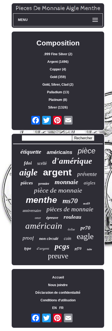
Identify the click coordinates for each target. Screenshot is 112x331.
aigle (28, 172)
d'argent (43, 248)
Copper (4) (58, 69)
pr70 (85, 228)
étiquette (30, 151)
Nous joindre (58, 285)
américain (43, 226)
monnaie (66, 181)
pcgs (62, 246)
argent (57, 172)
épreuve (52, 218)
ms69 (86, 203)
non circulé (48, 238)
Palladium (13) (58, 92)
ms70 (70, 201)
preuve (58, 256)
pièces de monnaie (69, 209)
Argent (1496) (58, 62)
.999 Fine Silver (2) (58, 54)
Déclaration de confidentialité (57, 293)
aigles (89, 182)
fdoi (28, 163)
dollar (71, 229)
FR (61, 308)
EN (54, 308)
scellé (42, 163)
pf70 (78, 248)
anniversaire (32, 211)
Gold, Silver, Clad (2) (57, 84)
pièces (27, 182)
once (38, 218)
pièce (86, 151)
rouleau (72, 217)
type (27, 248)
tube (89, 249)
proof (28, 238)
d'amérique (72, 161)
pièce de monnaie (58, 190)
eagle (85, 236)
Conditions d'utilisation (58, 300)
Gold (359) (58, 77)
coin (67, 238)
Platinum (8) (58, 100)
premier (43, 183)
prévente (87, 174)
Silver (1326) (58, 107)
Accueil (58, 277)
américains (59, 152)
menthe (41, 200)
